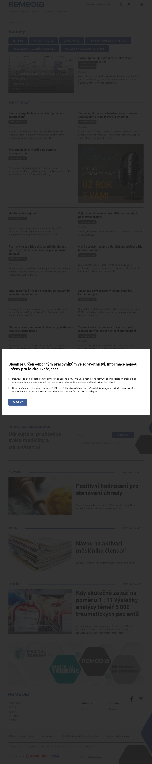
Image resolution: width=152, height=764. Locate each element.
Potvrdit (18, 402)
